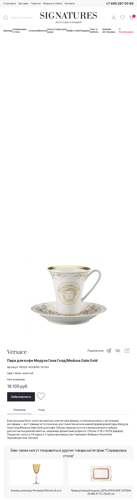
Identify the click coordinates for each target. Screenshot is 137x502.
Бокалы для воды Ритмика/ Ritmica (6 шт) (36, 490)
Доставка (23, 3)
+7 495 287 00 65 (119, 3)
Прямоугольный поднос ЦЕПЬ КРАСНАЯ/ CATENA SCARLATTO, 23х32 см (101, 492)
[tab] (19, 410)
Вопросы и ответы (52, 3)
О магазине (10, 3)
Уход (41, 409)
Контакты (70, 3)
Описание (19, 409)
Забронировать (21, 396)
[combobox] (25, 17)
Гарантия (36, 3)
